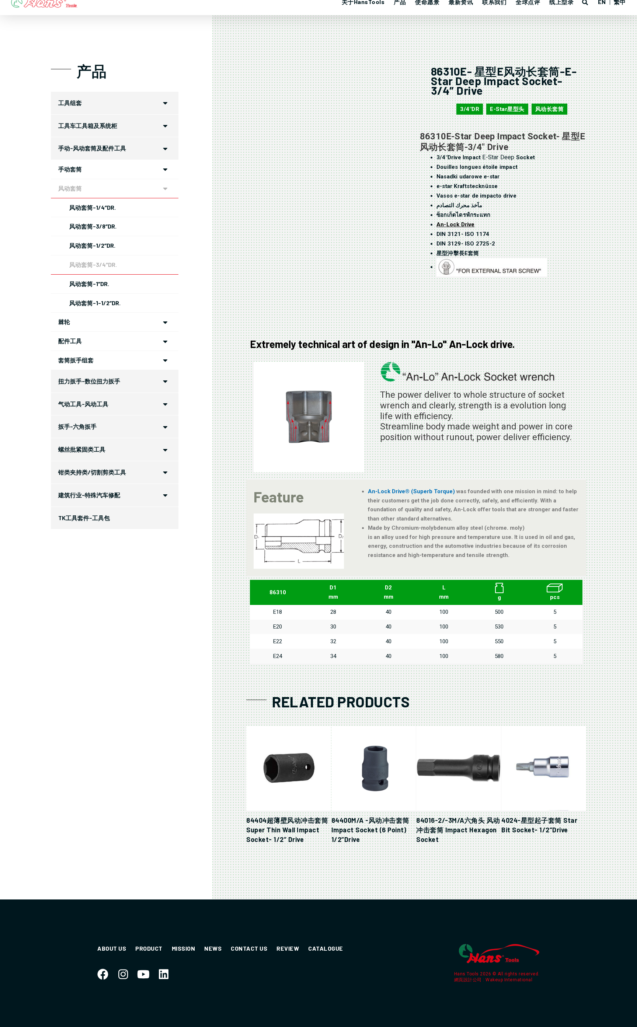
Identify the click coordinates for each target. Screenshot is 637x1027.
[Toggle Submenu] (165, 103)
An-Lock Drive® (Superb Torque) (412, 491)
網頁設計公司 (468, 979)
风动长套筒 (549, 109)
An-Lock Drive (455, 224)
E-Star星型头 (507, 109)
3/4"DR (469, 109)
